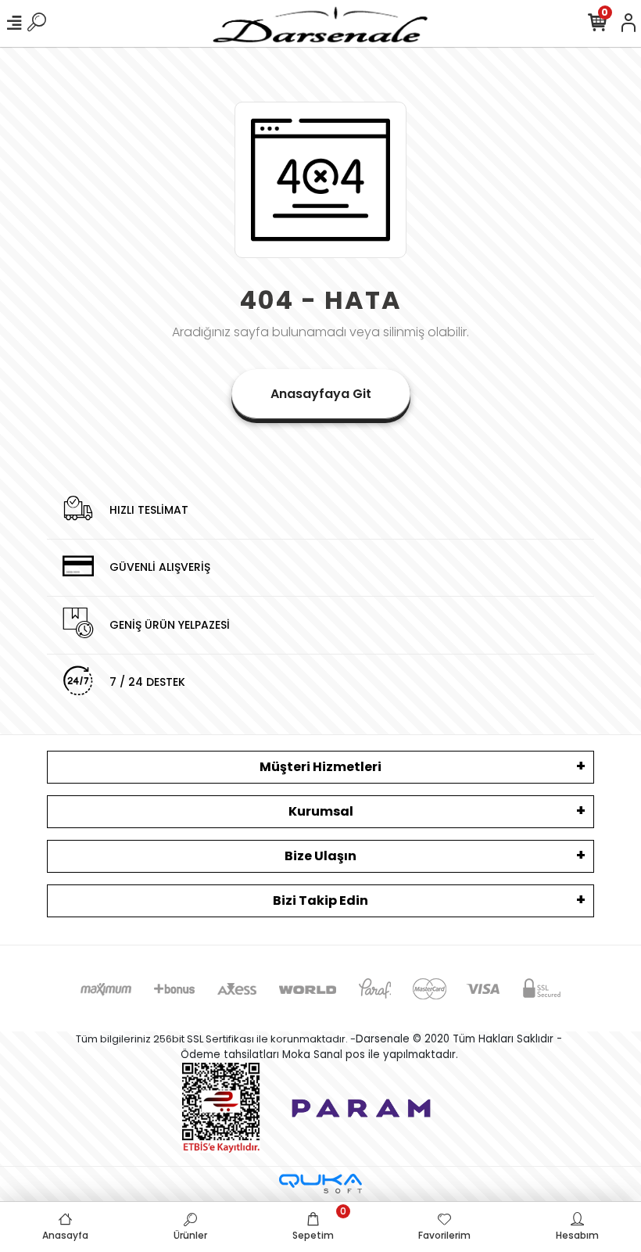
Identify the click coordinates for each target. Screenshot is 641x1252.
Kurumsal (320, 811)
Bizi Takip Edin (320, 900)
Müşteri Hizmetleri (320, 767)
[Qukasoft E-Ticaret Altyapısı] (320, 1183)
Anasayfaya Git (320, 394)
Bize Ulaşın (320, 856)
